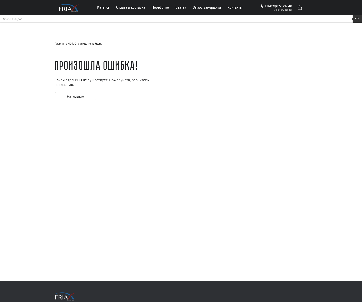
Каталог (103, 7)
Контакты (234, 7)
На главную (75, 96)
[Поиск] (357, 19)
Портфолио (160, 7)
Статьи (181, 7)
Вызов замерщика (207, 7)
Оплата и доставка (130, 7)
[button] (300, 7)
